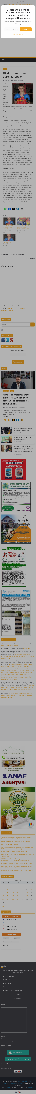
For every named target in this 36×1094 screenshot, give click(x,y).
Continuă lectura (18, 34)
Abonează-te (26, 29)
